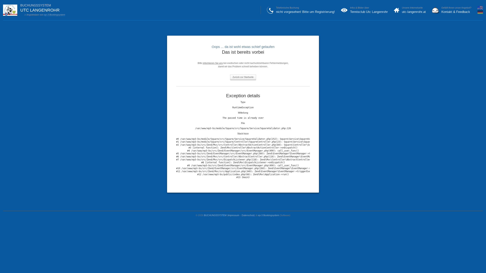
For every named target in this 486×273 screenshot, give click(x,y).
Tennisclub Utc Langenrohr (369, 12)
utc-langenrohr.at (414, 12)
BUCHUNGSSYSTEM (215, 215)
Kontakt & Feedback (455, 12)
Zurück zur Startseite (243, 77)
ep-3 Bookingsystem (54, 14)
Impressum (233, 215)
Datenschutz (248, 215)
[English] (480, 8)
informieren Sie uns (213, 63)
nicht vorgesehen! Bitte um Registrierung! (305, 12)
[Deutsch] (480, 13)
